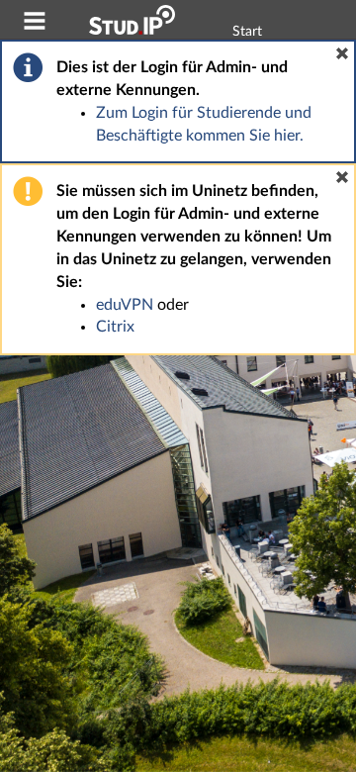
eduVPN (124, 305)
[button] (342, 53)
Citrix (115, 327)
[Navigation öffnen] (34, 24)
